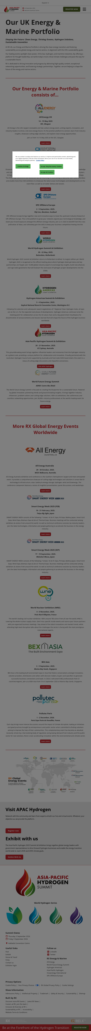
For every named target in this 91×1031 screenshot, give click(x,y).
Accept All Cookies (47, 172)
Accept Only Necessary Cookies (51, 166)
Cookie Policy (40, 160)
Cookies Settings (23, 166)
